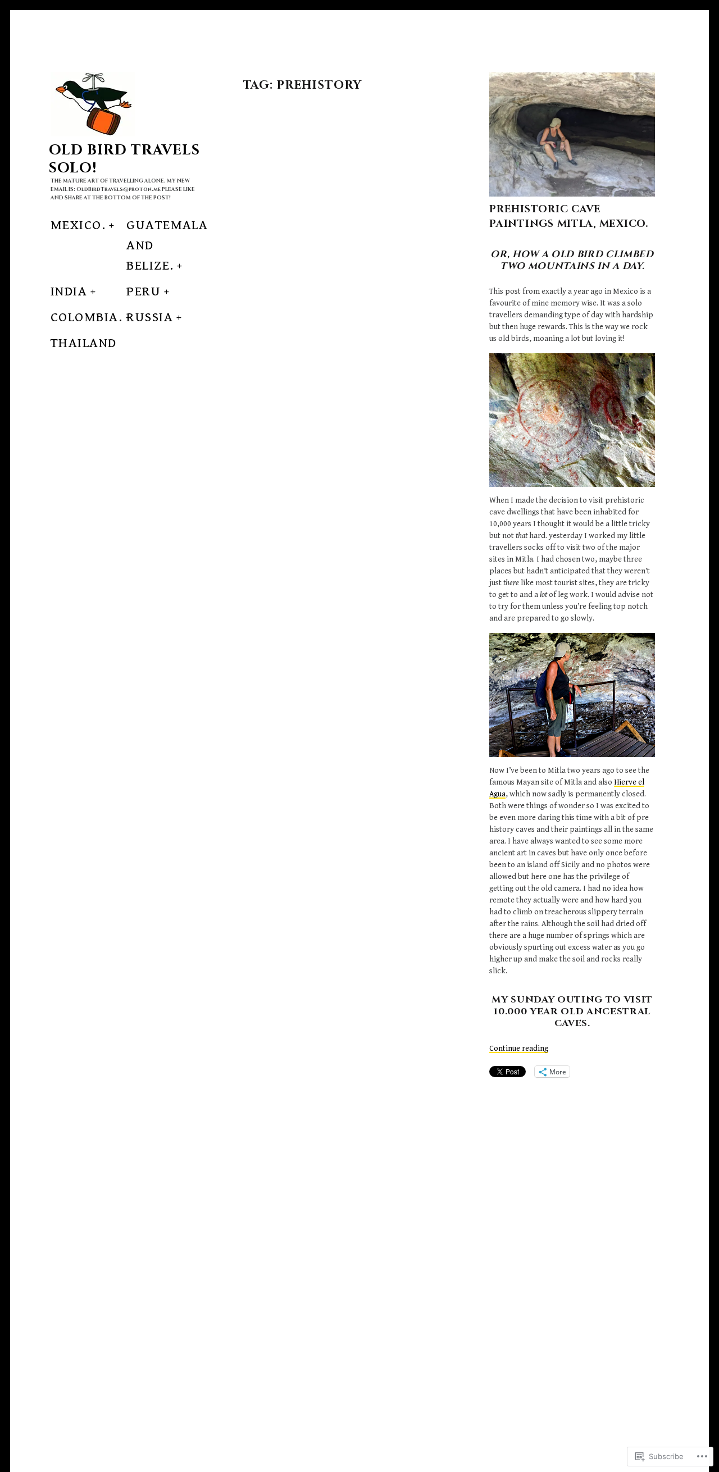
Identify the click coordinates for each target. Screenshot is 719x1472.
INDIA (69, 291)
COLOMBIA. (86, 317)
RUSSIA (149, 317)
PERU (143, 291)
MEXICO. (78, 225)
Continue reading (518, 1048)
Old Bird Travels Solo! (124, 158)
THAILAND (84, 343)
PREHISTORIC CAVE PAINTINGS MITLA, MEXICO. (568, 216)
